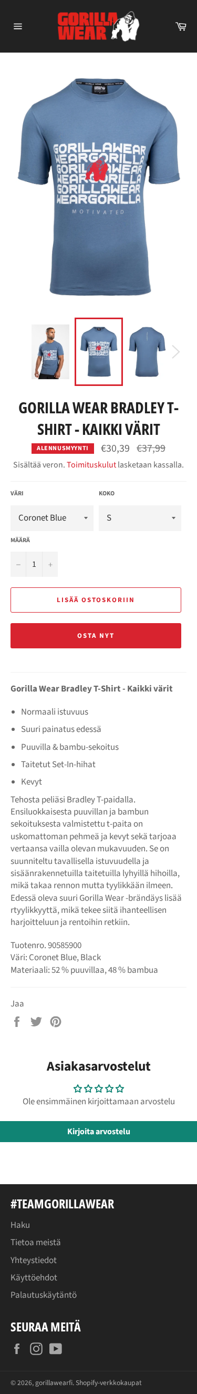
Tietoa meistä (36, 1242)
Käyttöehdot (34, 1277)
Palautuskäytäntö (44, 1295)
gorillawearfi (53, 1383)
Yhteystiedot (34, 1260)
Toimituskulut (91, 465)
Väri (17, 494)
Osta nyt (96, 635)
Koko (107, 494)
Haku (20, 1225)
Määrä (20, 540)
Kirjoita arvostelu (98, 1131)
